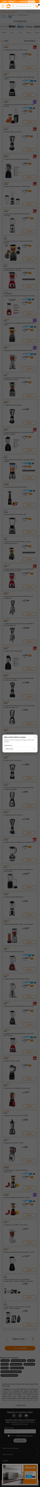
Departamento (8, 745)
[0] (37, 7)
